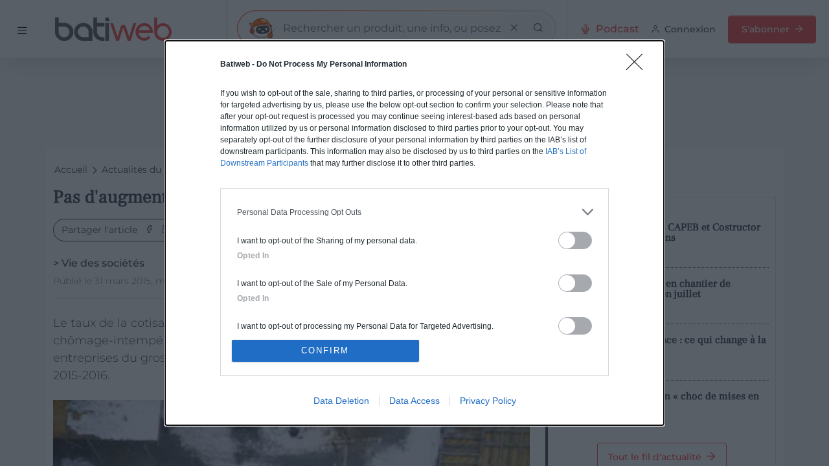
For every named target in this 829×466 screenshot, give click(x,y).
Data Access (414, 400)
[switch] (575, 240)
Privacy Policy (488, 400)
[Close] (638, 66)
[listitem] (414, 212)
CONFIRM (325, 350)
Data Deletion (341, 400)
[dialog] (414, 233)
